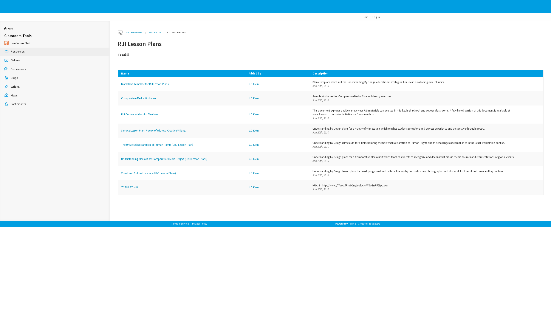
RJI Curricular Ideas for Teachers (139, 114)
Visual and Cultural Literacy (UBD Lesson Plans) (148, 173)
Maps (14, 95)
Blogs (14, 78)
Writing (15, 86)
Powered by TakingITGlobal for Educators (357, 223)
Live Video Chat (20, 43)
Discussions (18, 69)
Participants (18, 104)
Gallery (15, 60)
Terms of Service (180, 223)
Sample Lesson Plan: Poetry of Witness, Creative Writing (153, 130)
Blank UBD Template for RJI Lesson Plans (145, 84)
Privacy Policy (199, 223)
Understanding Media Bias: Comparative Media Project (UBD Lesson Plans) (164, 159)
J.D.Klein (254, 84)
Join (365, 17)
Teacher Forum (133, 32)
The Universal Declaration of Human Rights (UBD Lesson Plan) (157, 145)
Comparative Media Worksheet (139, 98)
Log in (376, 17)
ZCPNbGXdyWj (129, 187)
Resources (18, 52)
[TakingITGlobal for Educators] (178, 6)
